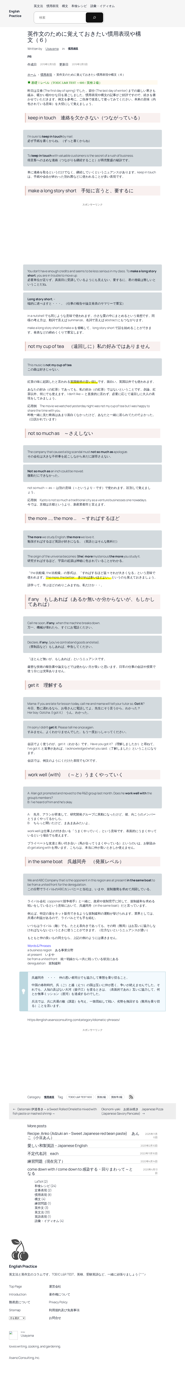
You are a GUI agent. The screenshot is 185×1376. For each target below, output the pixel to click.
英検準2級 (117, 1097)
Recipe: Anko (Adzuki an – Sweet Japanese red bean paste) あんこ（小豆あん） (83, 1135)
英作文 (39, 1207)
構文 (38, 1199)
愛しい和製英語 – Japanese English (57, 1145)
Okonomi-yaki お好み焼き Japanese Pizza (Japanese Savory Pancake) (132, 1111)
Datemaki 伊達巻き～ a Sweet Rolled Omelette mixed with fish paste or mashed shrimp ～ (55, 1111)
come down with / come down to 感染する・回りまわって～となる (80, 1171)
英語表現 (41, 1216)
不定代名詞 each (43, 1153)
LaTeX (39, 1181)
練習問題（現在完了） (46, 1161)
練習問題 (41, 1203)
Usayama (52, 48)
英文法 (39, 1212)
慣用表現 (73, 48)
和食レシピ (42, 1186)
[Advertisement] (92, 233)
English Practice (15, 13)
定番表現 (41, 1190)
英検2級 (101, 1097)
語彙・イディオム (47, 1221)
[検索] (94, 17)
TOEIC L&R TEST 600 (80, 1097)
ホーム (31, 75)
